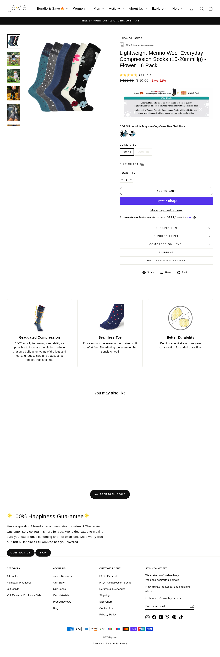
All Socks (134, 37)
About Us (136, 8)
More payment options (166, 210)
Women (79, 8)
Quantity (128, 173)
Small (127, 152)
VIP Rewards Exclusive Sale (24, 595)
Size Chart (105, 601)
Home (123, 37)
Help (176, 8)
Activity (115, 8)
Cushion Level (166, 236)
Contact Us (20, 552)
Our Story (59, 582)
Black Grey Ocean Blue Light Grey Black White (132, 133)
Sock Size (128, 144)
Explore (158, 8)
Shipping (166, 252)
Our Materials (61, 595)
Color (152, 126)
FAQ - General (108, 576)
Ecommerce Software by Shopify (110, 643)
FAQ (43, 552)
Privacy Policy (108, 614)
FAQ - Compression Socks (115, 582)
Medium (143, 152)
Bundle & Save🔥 (51, 8)
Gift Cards (13, 588)
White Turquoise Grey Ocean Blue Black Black (123, 133)
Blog (55, 608)
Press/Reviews (62, 601)
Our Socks (59, 588)
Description (166, 228)
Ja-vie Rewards (62, 576)
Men (97, 8)
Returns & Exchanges (166, 260)
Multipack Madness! (19, 582)
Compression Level (166, 244)
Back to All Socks (112, 494)
